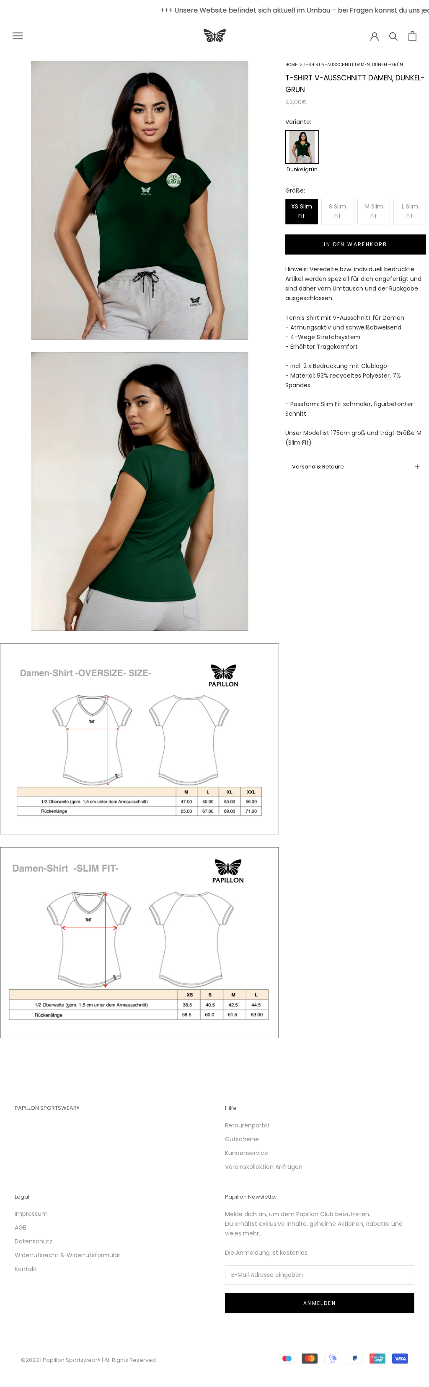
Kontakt (26, 1269)
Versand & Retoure (318, 467)
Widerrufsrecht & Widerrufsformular (67, 1255)
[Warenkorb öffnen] (412, 36)
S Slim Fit (337, 211)
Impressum (31, 1213)
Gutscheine (242, 1139)
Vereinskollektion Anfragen (263, 1167)
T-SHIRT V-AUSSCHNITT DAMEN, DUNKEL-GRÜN (353, 65)
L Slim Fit (410, 211)
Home (291, 65)
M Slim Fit (373, 211)
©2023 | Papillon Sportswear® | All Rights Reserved (88, 1360)
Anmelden (319, 1303)
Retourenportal (247, 1125)
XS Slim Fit (301, 211)
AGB (20, 1227)
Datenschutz (33, 1241)
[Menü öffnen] (18, 35)
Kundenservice (246, 1153)
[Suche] (393, 35)
